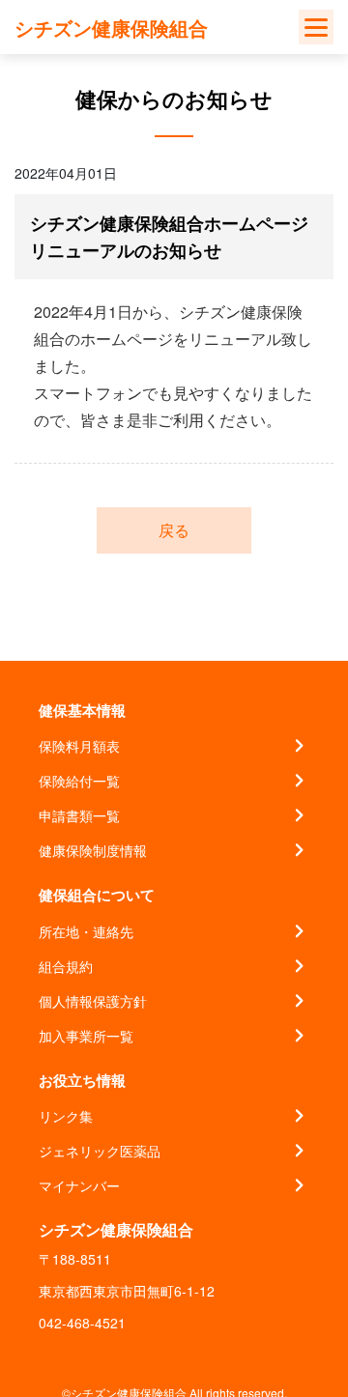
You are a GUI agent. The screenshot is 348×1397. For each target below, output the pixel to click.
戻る (174, 530)
